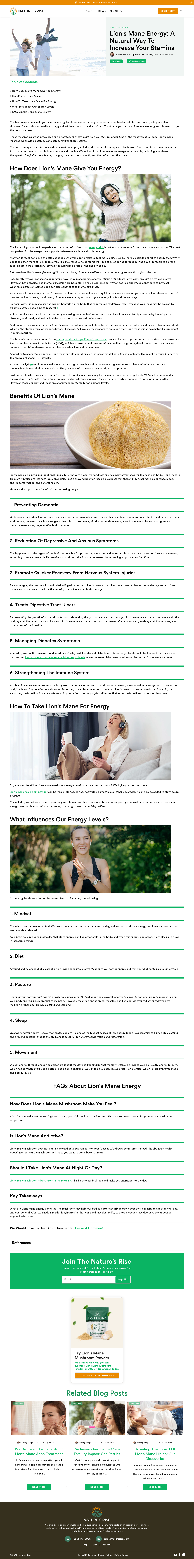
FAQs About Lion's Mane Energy (31, 112)
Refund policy (121, 1555)
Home (112, 28)
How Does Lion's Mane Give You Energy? (36, 91)
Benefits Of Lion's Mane (26, 96)
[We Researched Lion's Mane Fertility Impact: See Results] (97, 1418)
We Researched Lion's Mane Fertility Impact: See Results (97, 1451)
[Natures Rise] (29, 11)
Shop (89, 11)
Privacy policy (105, 1555)
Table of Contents (24, 82)
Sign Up (122, 1279)
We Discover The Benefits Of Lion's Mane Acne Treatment (39, 1451)
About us (107, 1545)
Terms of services (87, 1555)
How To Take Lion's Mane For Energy (33, 101)
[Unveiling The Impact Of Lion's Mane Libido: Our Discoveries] (155, 1418)
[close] (191, 2)
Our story (116, 11)
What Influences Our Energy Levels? (33, 106)
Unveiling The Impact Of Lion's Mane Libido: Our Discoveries (155, 1454)
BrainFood (123, 28)
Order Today (168, 11)
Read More (39, 1487)
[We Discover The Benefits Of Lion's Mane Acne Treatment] (39, 1418)
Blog (101, 11)
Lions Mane (116, 61)
